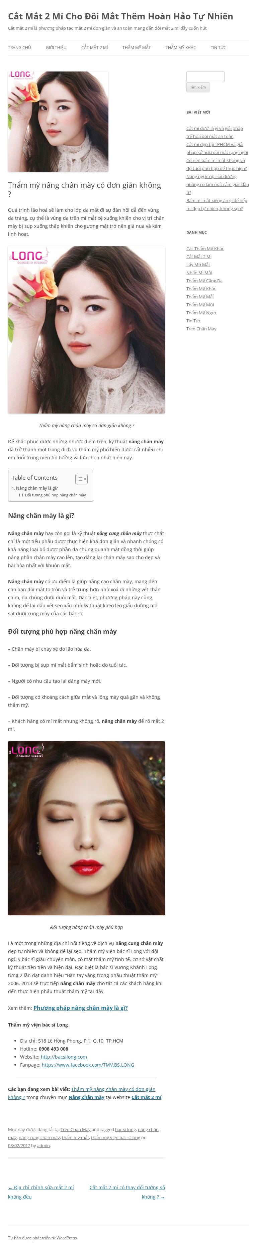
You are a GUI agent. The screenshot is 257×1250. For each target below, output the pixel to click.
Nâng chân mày (86, 1097)
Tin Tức (218, 47)
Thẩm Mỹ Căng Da (204, 281)
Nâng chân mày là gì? (37, 488)
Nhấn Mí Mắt (199, 273)
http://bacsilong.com (64, 1057)
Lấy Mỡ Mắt (198, 265)
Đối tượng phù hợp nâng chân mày (55, 494)
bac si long (125, 1129)
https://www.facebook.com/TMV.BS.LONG (88, 1065)
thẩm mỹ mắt (75, 1137)
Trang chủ (19, 47)
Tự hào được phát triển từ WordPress (42, 1238)
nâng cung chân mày (39, 1137)
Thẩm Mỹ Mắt (136, 47)
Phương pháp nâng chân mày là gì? (80, 1007)
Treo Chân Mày (76, 1129)
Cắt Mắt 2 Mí (94, 47)
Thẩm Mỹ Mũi (200, 305)
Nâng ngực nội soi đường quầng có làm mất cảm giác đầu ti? (217, 184)
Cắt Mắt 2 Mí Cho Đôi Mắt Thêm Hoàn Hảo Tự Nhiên (120, 16)
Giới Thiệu (56, 47)
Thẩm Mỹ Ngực (201, 313)
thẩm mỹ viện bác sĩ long (115, 1137)
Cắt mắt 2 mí (146, 1097)
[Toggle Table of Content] (78, 479)
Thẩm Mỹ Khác (181, 47)
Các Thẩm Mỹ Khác (205, 249)
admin (43, 1145)
